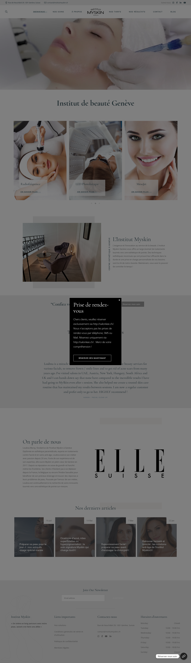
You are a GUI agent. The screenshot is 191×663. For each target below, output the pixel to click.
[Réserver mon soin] (183, 656)
